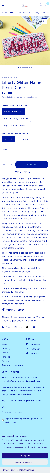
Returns (6, 352)
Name (4, 149)
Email (4, 407)
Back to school (24, 13)
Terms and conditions (12, 365)
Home (4, 13)
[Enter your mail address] (45, 412)
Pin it (20, 327)
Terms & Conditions (25, 470)
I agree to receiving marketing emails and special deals (23, 420)
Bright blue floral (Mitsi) (14, 125)
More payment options (25, 172)
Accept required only (25, 462)
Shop (12, 13)
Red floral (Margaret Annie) (16, 118)
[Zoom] (44, 21)
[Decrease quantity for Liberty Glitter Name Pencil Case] (4, 164)
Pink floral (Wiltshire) (13, 111)
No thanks (8, 139)
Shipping (15, 97)
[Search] (41, 5)
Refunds (6, 357)
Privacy (5, 361)
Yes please (24, 139)
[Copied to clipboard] (34, 327)
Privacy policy (8, 470)
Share (7, 327)
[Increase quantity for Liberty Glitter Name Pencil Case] (12, 164)
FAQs (4, 344)
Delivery (6, 348)
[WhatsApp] (27, 327)
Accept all (25, 455)
